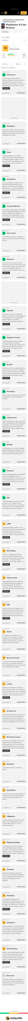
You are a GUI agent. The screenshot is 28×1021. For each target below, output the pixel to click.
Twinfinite (8, 311)
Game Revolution (10, 949)
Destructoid (8, 976)
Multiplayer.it (9, 126)
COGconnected (10, 418)
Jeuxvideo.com (9, 711)
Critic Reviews (5, 32)
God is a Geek (9, 233)
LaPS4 (7, 524)
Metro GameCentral (11, 658)
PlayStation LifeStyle (11, 842)
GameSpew (8, 869)
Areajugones (9, 922)
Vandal (7, 632)
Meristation (8, 764)
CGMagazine (9, 816)
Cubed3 (7, 684)
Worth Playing (9, 551)
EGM (6, 605)
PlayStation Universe (11, 337)
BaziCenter (8, 259)
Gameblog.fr (8, 896)
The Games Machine (11, 206)
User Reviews (13, 32)
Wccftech (8, 364)
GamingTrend (9, 179)
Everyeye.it (8, 471)
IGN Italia (7, 445)
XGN (6, 498)
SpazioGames (9, 790)
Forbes (7, 152)
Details (20, 32)
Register (23, 13)
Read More (6, 88)
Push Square (9, 391)
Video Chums (9, 75)
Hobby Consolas (10, 578)
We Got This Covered (11, 737)
